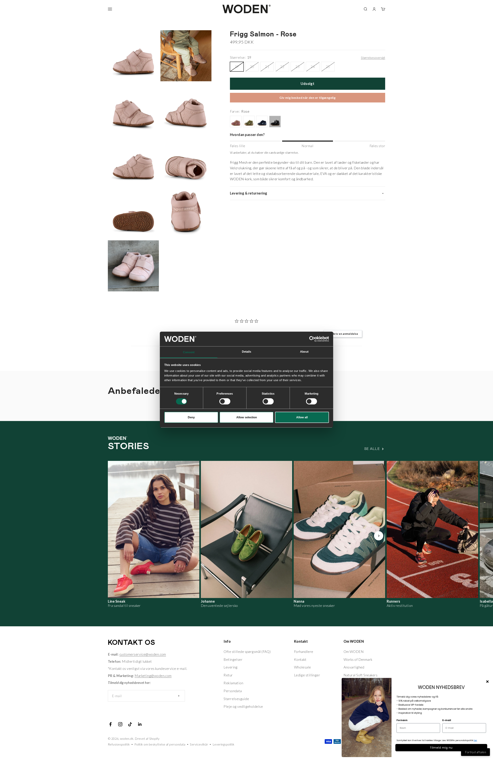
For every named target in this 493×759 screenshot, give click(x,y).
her (475, 740)
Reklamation (233, 683)
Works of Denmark (358, 659)
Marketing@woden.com (153, 675)
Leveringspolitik (224, 744)
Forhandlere (303, 651)
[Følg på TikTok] (130, 724)
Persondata (233, 691)
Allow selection (246, 417)
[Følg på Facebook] (110, 724)
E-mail (446, 720)
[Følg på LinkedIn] (140, 724)
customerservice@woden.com (142, 654)
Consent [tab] (189, 352)
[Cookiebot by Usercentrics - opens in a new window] (312, 339)
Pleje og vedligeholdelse (243, 706)
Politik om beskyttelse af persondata (159, 744)
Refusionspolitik (119, 744)
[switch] (224, 401)
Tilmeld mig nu (441, 748)
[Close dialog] (487, 681)
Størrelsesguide (236, 699)
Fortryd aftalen (475, 752)
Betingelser (233, 659)
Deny (191, 417)
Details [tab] (246, 351)
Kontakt (300, 659)
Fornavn (402, 720)
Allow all (302, 417)
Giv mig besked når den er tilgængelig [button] (307, 97)
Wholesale (302, 667)
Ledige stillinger (307, 675)
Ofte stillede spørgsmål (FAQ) (247, 651)
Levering (231, 667)
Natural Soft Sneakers (360, 675)
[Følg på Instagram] (120, 724)
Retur (228, 675)
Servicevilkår (199, 744)
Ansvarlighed (354, 667)
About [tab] (304, 351)
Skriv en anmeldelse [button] (344, 333)
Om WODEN (354, 651)
